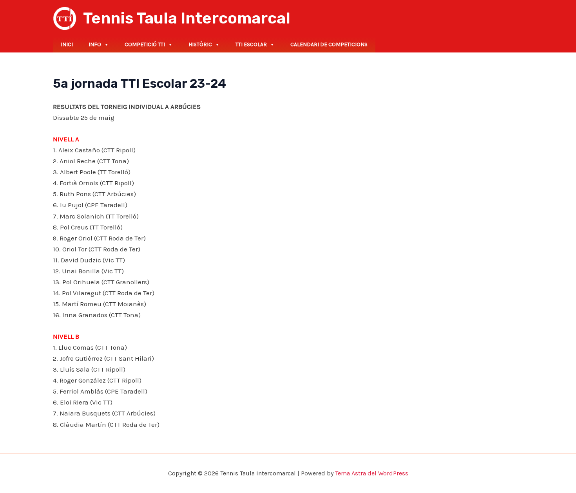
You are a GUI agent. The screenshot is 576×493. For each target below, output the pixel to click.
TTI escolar (251, 44)
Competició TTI (145, 44)
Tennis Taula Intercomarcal (186, 18)
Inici (67, 44)
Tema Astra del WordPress (371, 473)
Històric (200, 44)
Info (95, 44)
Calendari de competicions (329, 44)
